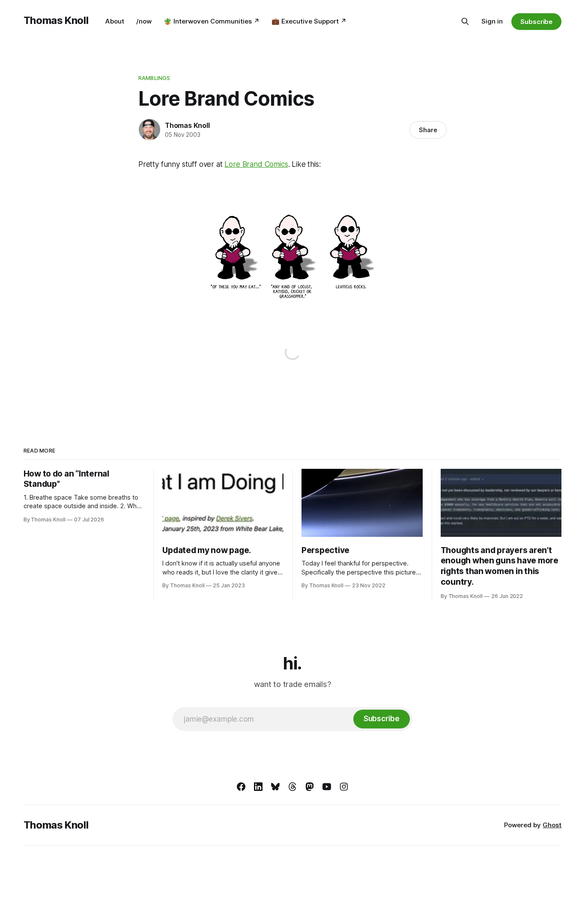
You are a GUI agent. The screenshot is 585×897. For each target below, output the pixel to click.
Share (428, 130)
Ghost (552, 825)
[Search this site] (465, 21)
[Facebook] (241, 786)
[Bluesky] (275, 786)
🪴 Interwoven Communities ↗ (212, 21)
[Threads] (292, 786)
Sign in (492, 21)
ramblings (154, 77)
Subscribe (536, 22)
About (114, 21)
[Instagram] (344, 786)
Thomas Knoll (56, 20)
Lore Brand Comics (256, 164)
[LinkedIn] (258, 786)
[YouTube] (326, 786)
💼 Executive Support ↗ (309, 21)
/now (144, 21)
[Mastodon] (309, 786)
